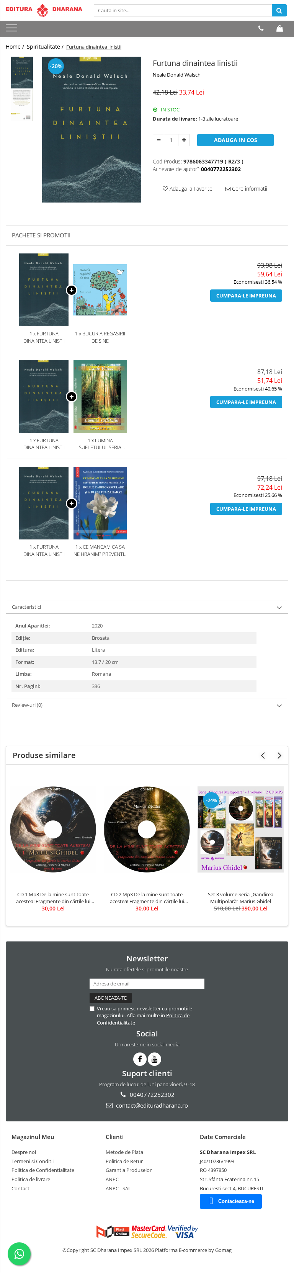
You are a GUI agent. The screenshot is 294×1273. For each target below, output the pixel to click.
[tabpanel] (91, 130)
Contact (20, 1188)
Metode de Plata (124, 1152)
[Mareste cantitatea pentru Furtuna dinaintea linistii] (183, 140)
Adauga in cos (235, 140)
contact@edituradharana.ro (151, 1105)
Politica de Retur (124, 1161)
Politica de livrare (30, 1179)
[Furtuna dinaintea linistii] (91, 130)
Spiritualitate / (46, 46)
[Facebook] (140, 1059)
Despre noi (23, 1152)
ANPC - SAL (118, 1188)
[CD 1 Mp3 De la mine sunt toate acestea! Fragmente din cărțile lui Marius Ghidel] (53, 829)
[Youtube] (154, 1059)
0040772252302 (151, 1094)
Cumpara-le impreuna (246, 295)
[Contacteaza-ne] (261, 28)
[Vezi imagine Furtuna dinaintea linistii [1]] (22, 105)
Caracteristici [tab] (26, 606)
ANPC (112, 1179)
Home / (16, 46)
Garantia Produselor (129, 1170)
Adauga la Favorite (190, 188)
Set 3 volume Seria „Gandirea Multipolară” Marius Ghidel (240, 898)
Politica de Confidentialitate (42, 1170)
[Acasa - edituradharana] (44, 10)
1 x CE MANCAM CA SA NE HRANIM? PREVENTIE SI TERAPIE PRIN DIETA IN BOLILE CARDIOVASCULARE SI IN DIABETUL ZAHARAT (100, 550)
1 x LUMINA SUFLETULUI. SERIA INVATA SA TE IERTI (100, 444)
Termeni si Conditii (32, 1161)
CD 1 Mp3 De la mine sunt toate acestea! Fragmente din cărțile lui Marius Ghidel (53, 898)
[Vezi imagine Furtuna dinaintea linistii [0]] (22, 72)
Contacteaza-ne (236, 1201)
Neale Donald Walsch (177, 74)
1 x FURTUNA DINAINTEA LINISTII (44, 337)
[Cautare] (279, 10)
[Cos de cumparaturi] (279, 28)
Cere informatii (248, 188)
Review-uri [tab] (27, 704)
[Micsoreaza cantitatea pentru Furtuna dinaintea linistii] (158, 140)
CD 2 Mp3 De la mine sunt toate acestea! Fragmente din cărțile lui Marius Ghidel (147, 898)
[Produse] (12, 30)
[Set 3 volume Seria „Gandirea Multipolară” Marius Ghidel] (241, 829)
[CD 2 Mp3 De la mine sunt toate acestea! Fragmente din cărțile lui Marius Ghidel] (147, 829)
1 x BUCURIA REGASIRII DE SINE (100, 337)
